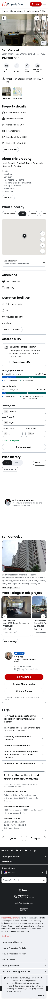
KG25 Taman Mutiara (12, 810)
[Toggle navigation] (44, 4)
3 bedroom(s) (33, 798)
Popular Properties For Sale (13, 948)
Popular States (8, 960)
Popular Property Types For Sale (15, 971)
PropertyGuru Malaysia (11, 942)
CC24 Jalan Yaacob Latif (15, 813)
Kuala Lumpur (32, 11)
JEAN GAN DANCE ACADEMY (14, 822)
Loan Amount (8, 417)
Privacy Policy (12, 986)
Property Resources (10, 965)
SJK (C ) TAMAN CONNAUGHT (15, 825)
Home (5, 11)
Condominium (16, 11)
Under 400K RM (19, 798)
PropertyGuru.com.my (10, 918)
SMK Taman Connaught (13, 828)
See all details (10, 149)
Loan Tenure (31, 428)
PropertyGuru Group (10, 856)
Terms (29, 697)
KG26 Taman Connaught (33, 810)
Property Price (8, 405)
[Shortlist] (36, 18)
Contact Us (6, 862)
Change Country (8, 868)
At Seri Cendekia (10, 795)
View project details (11, 587)
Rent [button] (17, 463)
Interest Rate (8, 428)
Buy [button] (7, 463)
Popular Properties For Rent (13, 954)
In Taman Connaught (27, 795)
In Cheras (8, 798)
